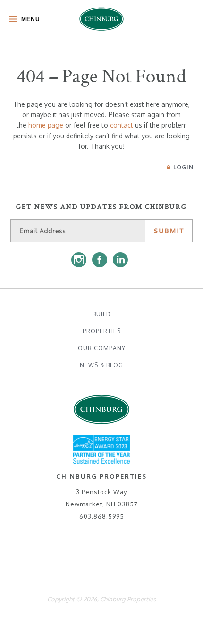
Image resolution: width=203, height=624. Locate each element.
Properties (102, 331)
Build (102, 314)
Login (183, 167)
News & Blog (101, 364)
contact (121, 125)
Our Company (102, 348)
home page (45, 125)
